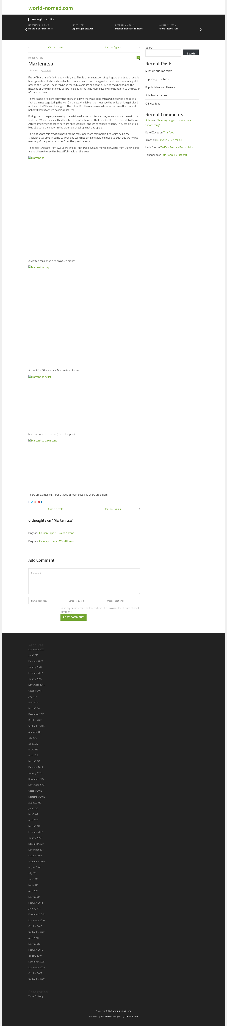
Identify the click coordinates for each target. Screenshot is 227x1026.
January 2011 (34, 908)
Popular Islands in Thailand (129, 28)
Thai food (168, 132)
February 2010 (35, 949)
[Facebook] (29, 502)
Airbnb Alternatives (169, 28)
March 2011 (34, 897)
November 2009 (36, 967)
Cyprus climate (55, 47)
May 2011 (33, 885)
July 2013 (32, 738)
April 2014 (33, 702)
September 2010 (36, 932)
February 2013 (35, 767)
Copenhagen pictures (82, 28)
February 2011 (35, 902)
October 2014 (35, 690)
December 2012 (36, 779)
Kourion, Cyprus (113, 47)
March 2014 (34, 708)
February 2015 (35, 673)
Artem (149, 120)
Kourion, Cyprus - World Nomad (56, 533)
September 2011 (36, 861)
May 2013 (33, 749)
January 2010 (34, 956)
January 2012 (34, 838)
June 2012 (33, 808)
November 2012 (36, 785)
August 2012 (34, 802)
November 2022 (36, 649)
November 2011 (36, 849)
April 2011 (33, 891)
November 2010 (36, 920)
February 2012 (35, 832)
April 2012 (33, 820)
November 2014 (36, 685)
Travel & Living (35, 996)
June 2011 (33, 879)
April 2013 (33, 755)
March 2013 (34, 761)
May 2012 (33, 814)
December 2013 (36, 714)
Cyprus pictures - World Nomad (56, 541)
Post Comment (73, 617)
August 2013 (34, 732)
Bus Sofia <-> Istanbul (169, 140)
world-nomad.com (50, 8)
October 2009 (35, 973)
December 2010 (36, 914)
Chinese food (152, 103)
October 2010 (35, 926)
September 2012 (36, 797)
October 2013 (35, 720)
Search (149, 48)
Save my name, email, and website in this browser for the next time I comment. (99, 610)
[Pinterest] (39, 502)
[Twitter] (32, 502)
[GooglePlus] (35, 502)
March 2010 (34, 944)
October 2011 (35, 855)
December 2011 (36, 844)
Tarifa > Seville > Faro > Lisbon (177, 147)
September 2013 (36, 726)
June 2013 (33, 743)
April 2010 (33, 938)
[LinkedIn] (42, 502)
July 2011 (32, 873)
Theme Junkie (131, 1016)
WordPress (106, 1016)
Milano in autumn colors (40, 28)
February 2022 (35, 661)
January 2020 (34, 667)
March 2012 (34, 826)
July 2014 (32, 696)
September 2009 (36, 979)
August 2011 (34, 867)
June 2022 (33, 655)
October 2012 (35, 790)
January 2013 (34, 773)
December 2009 (36, 961)
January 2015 (34, 679)
